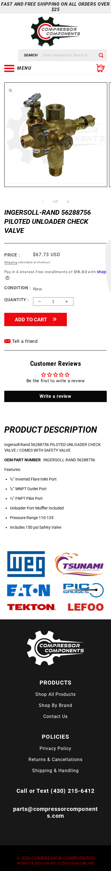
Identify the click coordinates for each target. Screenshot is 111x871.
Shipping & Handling (55, 770)
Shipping (10, 262)
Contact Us (55, 716)
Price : (12, 255)
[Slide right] (68, 202)
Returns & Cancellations (55, 759)
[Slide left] (43, 202)
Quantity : (16, 299)
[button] (32, 68)
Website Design (33, 863)
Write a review (55, 396)
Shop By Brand (55, 705)
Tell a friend (24, 341)
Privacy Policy (55, 748)
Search (31, 55)
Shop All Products (55, 694)
